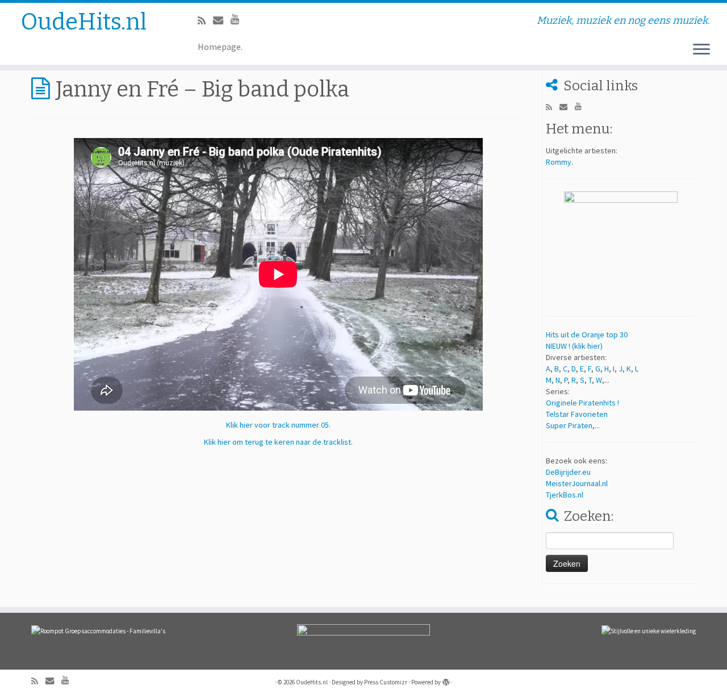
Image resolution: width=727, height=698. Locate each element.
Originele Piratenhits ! (582, 403)
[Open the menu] (701, 49)
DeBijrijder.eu (568, 472)
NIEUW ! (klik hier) (574, 346)
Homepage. (220, 46)
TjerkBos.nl (564, 495)
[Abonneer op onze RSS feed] (205, 20)
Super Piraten (569, 425)
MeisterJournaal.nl (577, 483)
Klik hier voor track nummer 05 (277, 425)
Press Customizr (385, 682)
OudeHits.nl (84, 22)
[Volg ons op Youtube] (239, 19)
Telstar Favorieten (577, 414)
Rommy (558, 162)
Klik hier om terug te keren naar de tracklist (277, 442)
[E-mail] (222, 20)
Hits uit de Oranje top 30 (587, 334)
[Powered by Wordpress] (446, 680)
